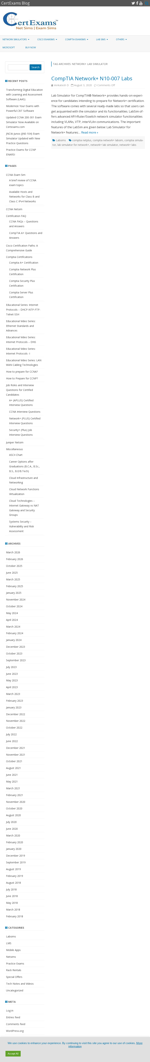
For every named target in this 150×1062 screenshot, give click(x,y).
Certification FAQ (16, 216)
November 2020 (15, 802)
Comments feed (15, 1024)
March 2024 (13, 626)
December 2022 (15, 714)
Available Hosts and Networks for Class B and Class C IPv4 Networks (24, 196)
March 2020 (13, 835)
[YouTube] (140, 3)
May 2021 (12, 781)
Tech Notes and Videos (20, 983)
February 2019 (14, 876)
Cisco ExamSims (46, 39)
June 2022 (12, 741)
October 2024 (14, 606)
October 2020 (14, 808)
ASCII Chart (15, 455)
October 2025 (14, 566)
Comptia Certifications (19, 257)
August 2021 (13, 768)
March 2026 (13, 552)
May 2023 (12, 680)
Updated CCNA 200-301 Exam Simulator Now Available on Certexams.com (24, 122)
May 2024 (12, 613)
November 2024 (15, 599)
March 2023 (13, 694)
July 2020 (11, 822)
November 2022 (15, 721)
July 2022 (11, 734)
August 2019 (13, 869)
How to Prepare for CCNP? (22, 378)
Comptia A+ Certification (23, 262)
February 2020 (14, 842)
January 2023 (13, 707)
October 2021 (14, 761)
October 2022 (14, 727)
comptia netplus (81, 140)
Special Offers (14, 977)
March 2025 (13, 579)
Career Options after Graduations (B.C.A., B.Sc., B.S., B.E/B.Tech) (24, 466)
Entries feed (13, 1017)
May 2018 (12, 903)
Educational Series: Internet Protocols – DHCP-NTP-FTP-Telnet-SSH (23, 309)
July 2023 (11, 667)
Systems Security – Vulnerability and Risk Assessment (21, 526)
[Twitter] (133, 3)
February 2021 (14, 795)
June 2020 (12, 828)
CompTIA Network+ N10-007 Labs (91, 78)
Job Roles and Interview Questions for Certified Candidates (20, 389)
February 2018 (14, 916)
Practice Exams (15, 963)
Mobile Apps (13, 950)
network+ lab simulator (104, 145)
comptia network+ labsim (108, 140)
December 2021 (15, 748)
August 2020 (13, 815)
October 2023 (14, 653)
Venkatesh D (61, 85)
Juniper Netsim (14, 442)
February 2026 (14, 559)
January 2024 (13, 640)
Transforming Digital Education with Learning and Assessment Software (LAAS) (24, 94)
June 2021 (12, 774)
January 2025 (13, 592)
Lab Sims (100, 39)
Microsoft (9, 47)
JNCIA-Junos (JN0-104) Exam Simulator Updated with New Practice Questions (23, 138)
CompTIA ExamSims (75, 39)
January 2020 (13, 849)
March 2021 (13, 788)
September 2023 (16, 660)
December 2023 (15, 646)
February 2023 (14, 700)
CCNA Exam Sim (15, 175)
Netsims (11, 956)
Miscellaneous (14, 449)
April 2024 (12, 620)
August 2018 (13, 882)
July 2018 (11, 889)
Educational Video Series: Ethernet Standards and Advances (20, 325)
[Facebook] (137, 3)
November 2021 (15, 754)
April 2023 (12, 687)
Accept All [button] (13, 1053)
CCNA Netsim (14, 209)
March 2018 (13, 909)
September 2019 (16, 862)
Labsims (61, 140)
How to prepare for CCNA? (22, 371)
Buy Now (30, 47)
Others (120, 39)
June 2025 (12, 572)
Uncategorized (14, 990)
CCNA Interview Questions (24, 411)
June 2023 (12, 674)
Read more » (89, 132)
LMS (8, 943)
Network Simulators (15, 39)
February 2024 (14, 633)
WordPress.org (15, 1031)
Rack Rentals (13, 970)
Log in (9, 1010)
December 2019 (15, 855)
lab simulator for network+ (73, 145)
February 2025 (14, 586)
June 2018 (12, 896)
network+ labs (127, 145)
